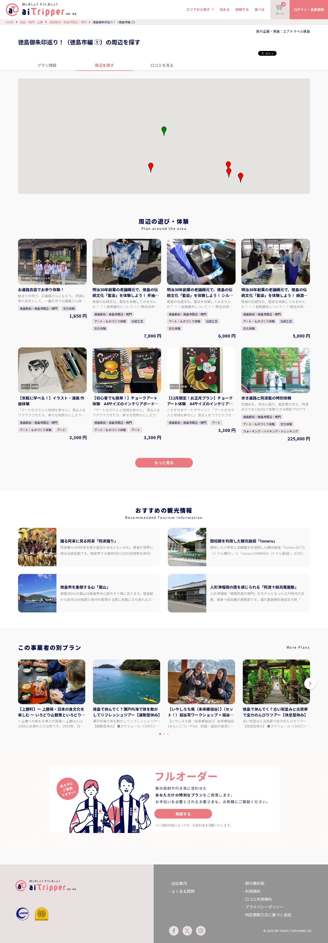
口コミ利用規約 (258, 899)
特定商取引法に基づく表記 (268, 915)
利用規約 (253, 891)
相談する (183, 814)
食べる (260, 9)
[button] (150, 168)
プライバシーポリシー (264, 907)
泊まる (224, 9)
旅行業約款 (254, 883)
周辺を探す (104, 65)
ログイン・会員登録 (309, 9)
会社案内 (179, 883)
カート (280, 8)
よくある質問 (182, 891)
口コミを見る (162, 65)
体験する (242, 9)
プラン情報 (46, 65)
